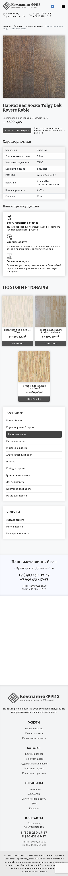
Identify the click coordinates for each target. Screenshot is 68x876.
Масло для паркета (16, 495)
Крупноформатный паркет (20, 427)
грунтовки (40, 773)
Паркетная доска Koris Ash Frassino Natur (50, 331)
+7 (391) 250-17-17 (34, 575)
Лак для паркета (15, 482)
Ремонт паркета (14, 526)
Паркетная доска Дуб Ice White (17, 331)
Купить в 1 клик (22, 299)
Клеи (25, 773)
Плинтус (10, 461)
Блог (34, 803)
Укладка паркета (15, 519)
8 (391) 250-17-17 (34, 832)
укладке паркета (38, 265)
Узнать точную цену (17, 130)
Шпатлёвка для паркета (19, 488)
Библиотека (34, 793)
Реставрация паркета (17, 533)
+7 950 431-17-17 (42, 16)
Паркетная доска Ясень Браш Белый (34, 387)
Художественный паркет (19, 454)
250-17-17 (42, 13)
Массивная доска (15, 441)
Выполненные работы (34, 798)
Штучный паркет (14, 420)
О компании (34, 789)
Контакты (34, 808)
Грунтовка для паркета (18, 475)
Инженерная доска (16, 447)
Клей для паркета (15, 468)
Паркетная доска (17, 434)
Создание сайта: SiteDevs (34, 871)
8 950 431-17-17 (34, 836)
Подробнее (17, 343)
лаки (31, 773)
